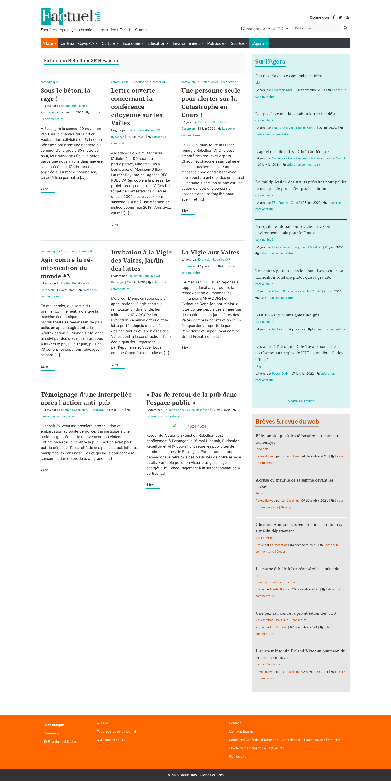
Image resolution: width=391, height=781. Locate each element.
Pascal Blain (280, 373)
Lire (44, 189)
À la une (103, 723)
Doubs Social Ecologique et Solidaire (297, 247)
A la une (49, 43)
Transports (298, 620)
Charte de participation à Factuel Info (256, 748)
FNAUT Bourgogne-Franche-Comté (296, 291)
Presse (291, 582)
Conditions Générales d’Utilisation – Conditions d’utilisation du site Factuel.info (286, 740)
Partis (260, 664)
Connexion (319, 17)
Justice (260, 493)
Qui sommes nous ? (111, 740)
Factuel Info (188, 775)
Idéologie (262, 449)
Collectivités (264, 537)
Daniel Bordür (279, 589)
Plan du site (237, 756)
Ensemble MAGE (284, 90)
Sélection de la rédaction (148, 82)
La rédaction (290, 456)
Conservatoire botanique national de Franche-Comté (309, 158)
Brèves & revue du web (287, 421)
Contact (235, 723)
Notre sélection (301, 401)
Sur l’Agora (270, 61)
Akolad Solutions (212, 775)
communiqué (49, 82)
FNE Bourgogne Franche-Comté (294, 127)
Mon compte (54, 725)
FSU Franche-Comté (286, 202)
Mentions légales (241, 731)
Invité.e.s (278, 329)
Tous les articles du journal (116, 731)
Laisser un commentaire (57, 416)
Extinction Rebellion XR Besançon (80, 410)
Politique (277, 582)
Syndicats (273, 664)
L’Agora (257, 43)
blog (258, 82)
